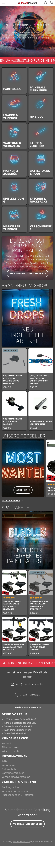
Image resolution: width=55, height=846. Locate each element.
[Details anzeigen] (27, 258)
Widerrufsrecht (11, 751)
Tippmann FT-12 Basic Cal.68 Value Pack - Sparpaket (14, 636)
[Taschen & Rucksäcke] (40, 192)
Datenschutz (9, 769)
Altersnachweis (11, 747)
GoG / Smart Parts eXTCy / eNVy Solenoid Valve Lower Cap (14, 369)
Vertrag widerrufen (27, 824)
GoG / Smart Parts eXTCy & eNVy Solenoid (14, 410)
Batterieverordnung (13, 772)
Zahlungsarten (10, 787)
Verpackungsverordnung (16, 776)
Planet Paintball (21, 841)
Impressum (8, 765)
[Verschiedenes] (40, 219)
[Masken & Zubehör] (14, 164)
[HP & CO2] (40, 108)
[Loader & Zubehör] (14, 108)
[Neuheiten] (27, 318)
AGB (4, 761)
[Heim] (27, 2)
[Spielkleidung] (14, 192)
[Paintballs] (14, 81)
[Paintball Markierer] (40, 81)
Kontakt (6, 743)
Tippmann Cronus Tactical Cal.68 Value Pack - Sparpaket (14, 592)
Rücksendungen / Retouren (18, 794)
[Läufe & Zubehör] (40, 136)
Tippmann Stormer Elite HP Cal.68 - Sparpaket (40, 636)
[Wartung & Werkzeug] (14, 136)
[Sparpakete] (27, 540)
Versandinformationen (15, 790)
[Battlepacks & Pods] (40, 164)
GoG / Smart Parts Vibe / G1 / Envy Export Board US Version (40, 369)
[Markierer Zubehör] (14, 219)
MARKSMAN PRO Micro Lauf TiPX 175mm (40, 410)
